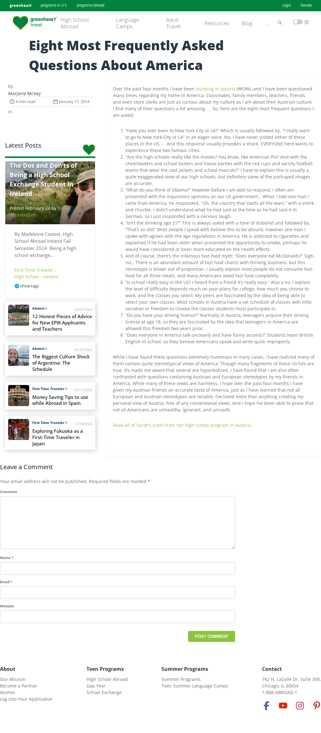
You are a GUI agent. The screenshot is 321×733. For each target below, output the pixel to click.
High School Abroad (75, 23)
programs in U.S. (54, 6)
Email (6, 581)
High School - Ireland (36, 277)
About (7, 668)
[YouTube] (283, 705)
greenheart (20, 5)
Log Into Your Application (26, 699)
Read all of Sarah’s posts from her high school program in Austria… (183, 425)
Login (286, 6)
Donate (306, 6)
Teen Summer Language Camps (194, 686)
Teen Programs (105, 668)
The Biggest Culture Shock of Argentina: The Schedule (61, 363)
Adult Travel (173, 23)
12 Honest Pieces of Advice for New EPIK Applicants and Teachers (62, 322)
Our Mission (13, 679)
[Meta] (266, 705)
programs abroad (90, 6)
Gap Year (96, 686)
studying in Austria (215, 89)
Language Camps (127, 23)
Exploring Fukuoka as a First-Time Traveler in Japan (57, 437)
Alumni (38, 308)
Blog (247, 23)
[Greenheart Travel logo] (35, 23)
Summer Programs (184, 668)
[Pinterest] (316, 705)
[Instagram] (300, 705)
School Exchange (104, 692)
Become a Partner (18, 686)
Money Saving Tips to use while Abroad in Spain (60, 400)
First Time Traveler (34, 270)
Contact (272, 668)
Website (7, 606)
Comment (8, 491)
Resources (216, 23)
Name (6, 557)
